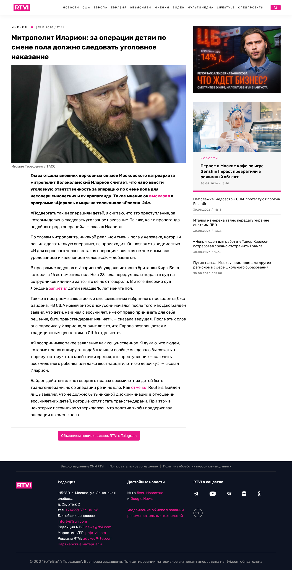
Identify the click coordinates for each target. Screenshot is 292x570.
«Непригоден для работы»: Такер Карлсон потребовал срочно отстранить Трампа (231, 243)
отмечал (139, 387)
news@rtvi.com (98, 527)
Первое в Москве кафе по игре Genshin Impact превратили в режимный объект (232, 171)
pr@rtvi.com (95, 533)
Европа (100, 7)
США (86, 7)
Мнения (162, 7)
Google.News (141, 498)
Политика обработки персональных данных (197, 466)
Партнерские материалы (80, 544)
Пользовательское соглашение (134, 466)
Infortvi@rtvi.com (72, 521)
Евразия (119, 7)
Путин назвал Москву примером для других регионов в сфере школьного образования (232, 264)
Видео (178, 7)
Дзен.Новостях (150, 493)
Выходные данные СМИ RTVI (82, 466)
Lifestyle (226, 7)
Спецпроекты (251, 7)
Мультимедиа (201, 7)
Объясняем (140, 7)
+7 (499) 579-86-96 (81, 510)
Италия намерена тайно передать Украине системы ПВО (231, 222)
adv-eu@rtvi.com (97, 538)
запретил (58, 288)
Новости (71, 7)
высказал (159, 196)
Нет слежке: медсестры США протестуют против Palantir (236, 201)
